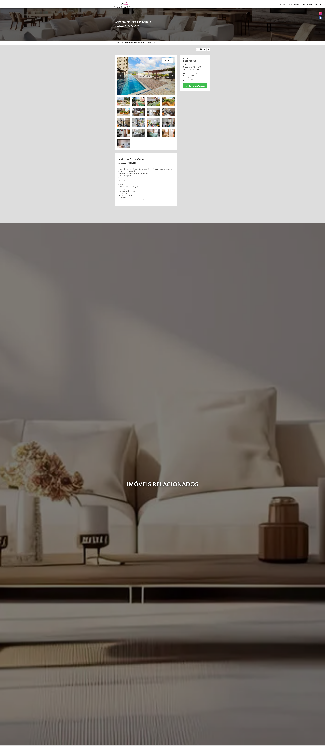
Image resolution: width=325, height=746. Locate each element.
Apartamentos (131, 42)
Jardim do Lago (150, 42)
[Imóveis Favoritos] (316, 4)
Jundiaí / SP (140, 42)
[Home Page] (320, 4)
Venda (124, 42)
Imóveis (118, 42)
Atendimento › (307, 4)
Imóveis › (283, 4)
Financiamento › (294, 4)
